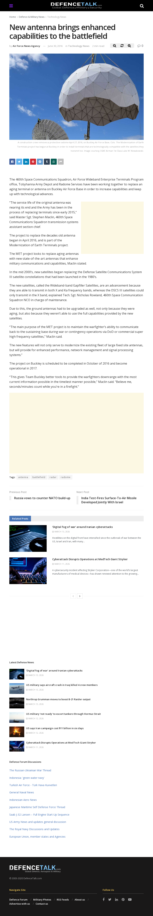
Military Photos (42, 899)
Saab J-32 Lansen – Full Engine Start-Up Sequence (39, 814)
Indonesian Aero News (23, 800)
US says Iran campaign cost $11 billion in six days (55, 728)
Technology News (56, 16)
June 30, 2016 (55, 46)
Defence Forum (18, 899)
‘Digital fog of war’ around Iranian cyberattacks (82, 527)
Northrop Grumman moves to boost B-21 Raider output (58, 699)
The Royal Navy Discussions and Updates (34, 829)
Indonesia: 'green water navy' (26, 778)
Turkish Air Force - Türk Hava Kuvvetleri (33, 785)
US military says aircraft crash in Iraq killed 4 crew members (62, 685)
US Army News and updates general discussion (37, 822)
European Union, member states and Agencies (37, 836)
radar (53, 477)
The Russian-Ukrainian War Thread (30, 770)
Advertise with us (19, 903)
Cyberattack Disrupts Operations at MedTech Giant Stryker (89, 559)
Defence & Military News (31, 16)
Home (12, 16)
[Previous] (73, 596)
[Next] (80, 596)
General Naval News (21, 792)
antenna (23, 477)
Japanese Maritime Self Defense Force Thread (37, 807)
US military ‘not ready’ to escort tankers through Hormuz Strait (63, 714)
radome (66, 477)
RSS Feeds (63, 899)
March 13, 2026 (62, 531)
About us (80, 899)
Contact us (42, 903)
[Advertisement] (112, 228)
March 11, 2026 (62, 564)
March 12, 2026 (36, 718)
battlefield (38, 477)
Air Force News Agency (26, 46)
